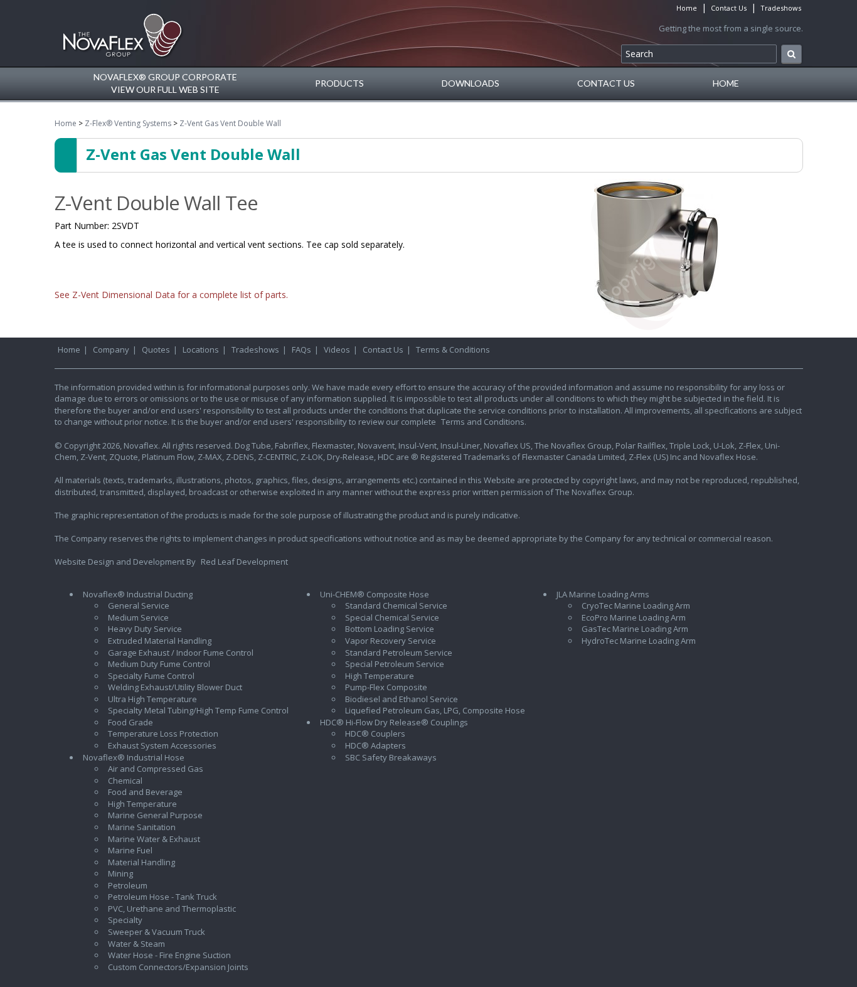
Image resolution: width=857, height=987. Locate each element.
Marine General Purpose (155, 815)
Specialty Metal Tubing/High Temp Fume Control (198, 710)
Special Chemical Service (392, 617)
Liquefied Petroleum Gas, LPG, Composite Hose (435, 710)
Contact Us (729, 8)
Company (111, 349)
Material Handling (141, 862)
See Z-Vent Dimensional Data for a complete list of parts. (171, 295)
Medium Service (138, 617)
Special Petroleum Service (394, 664)
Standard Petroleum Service (398, 652)
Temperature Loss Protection (163, 733)
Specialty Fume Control (151, 675)
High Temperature (142, 803)
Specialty (125, 920)
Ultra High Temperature (152, 699)
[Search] (791, 54)
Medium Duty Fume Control (159, 664)
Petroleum (127, 885)
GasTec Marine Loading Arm (635, 628)
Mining (120, 873)
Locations (201, 349)
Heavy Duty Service (145, 628)
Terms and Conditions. (483, 421)
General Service (138, 605)
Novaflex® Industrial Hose (133, 757)
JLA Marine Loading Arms (602, 594)
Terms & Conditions (453, 349)
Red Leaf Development (244, 561)
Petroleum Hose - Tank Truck (162, 896)
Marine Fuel (130, 850)
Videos (337, 349)
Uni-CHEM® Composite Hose (374, 594)
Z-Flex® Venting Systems (128, 123)
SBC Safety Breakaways (391, 757)
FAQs (301, 349)
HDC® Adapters (375, 745)
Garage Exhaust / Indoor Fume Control (180, 652)
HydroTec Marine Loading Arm (639, 640)
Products (339, 83)
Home (686, 8)
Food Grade (130, 722)
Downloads (470, 83)
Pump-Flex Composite (386, 687)
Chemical (125, 780)
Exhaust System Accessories (162, 745)
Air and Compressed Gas (155, 768)
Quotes (156, 349)
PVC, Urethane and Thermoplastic (172, 908)
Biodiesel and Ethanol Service (401, 699)
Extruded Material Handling (159, 640)
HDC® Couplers (375, 733)
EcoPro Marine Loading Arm (634, 617)
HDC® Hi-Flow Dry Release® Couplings (394, 722)
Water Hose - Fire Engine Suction (169, 955)
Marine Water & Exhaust (154, 839)
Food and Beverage (145, 792)
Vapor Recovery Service (390, 640)
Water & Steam (136, 943)
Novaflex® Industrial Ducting (138, 594)
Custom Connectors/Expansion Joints (178, 967)
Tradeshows (780, 8)
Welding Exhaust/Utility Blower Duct (175, 687)
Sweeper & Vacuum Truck (156, 931)
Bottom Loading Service (389, 628)
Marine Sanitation (142, 827)
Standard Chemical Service (396, 605)
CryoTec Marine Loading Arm (636, 605)
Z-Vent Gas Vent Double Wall (230, 123)
